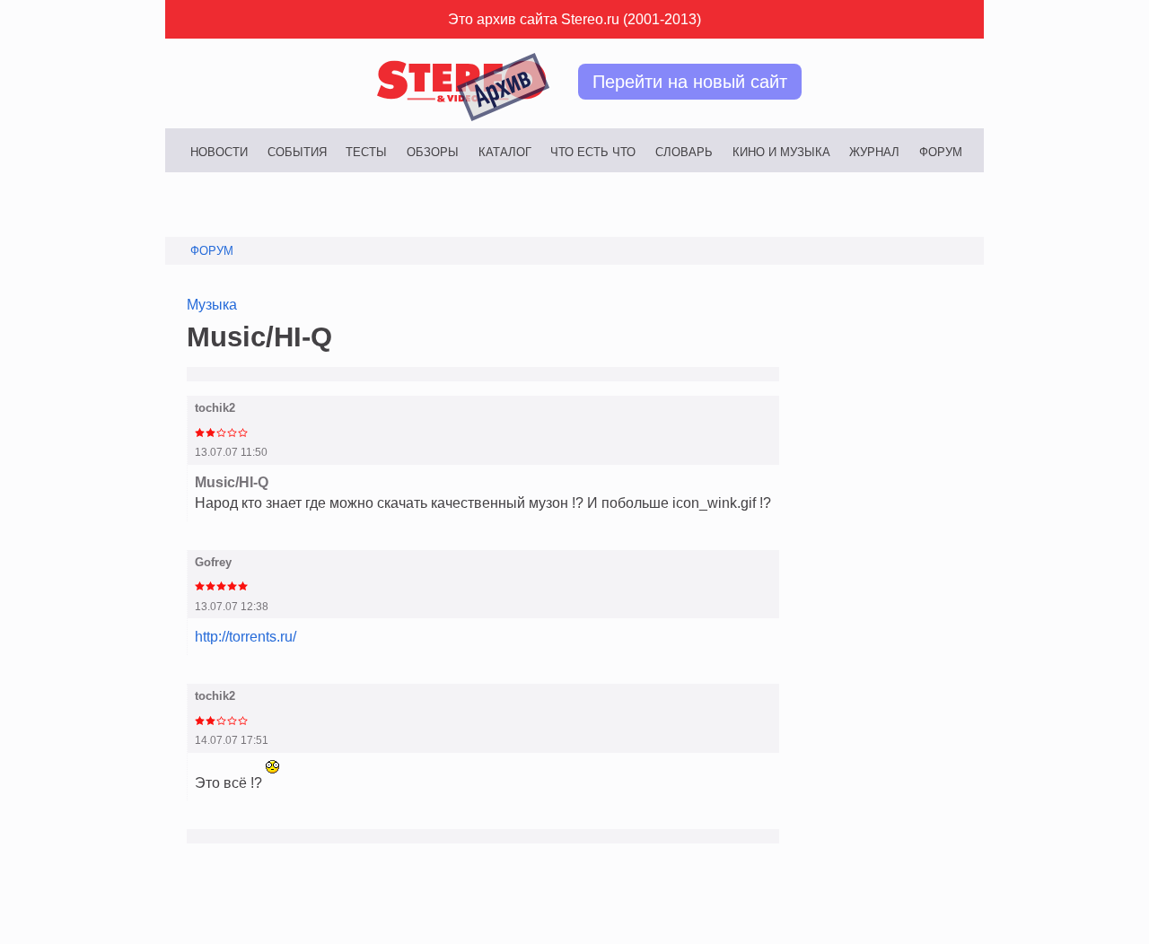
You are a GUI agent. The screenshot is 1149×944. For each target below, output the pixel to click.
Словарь (684, 152)
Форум (940, 152)
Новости (219, 152)
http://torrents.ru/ (245, 636)
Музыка (212, 304)
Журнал (874, 152)
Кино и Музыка (781, 152)
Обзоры (433, 152)
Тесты (366, 152)
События (297, 152)
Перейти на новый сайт (689, 82)
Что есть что (593, 152)
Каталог (504, 152)
